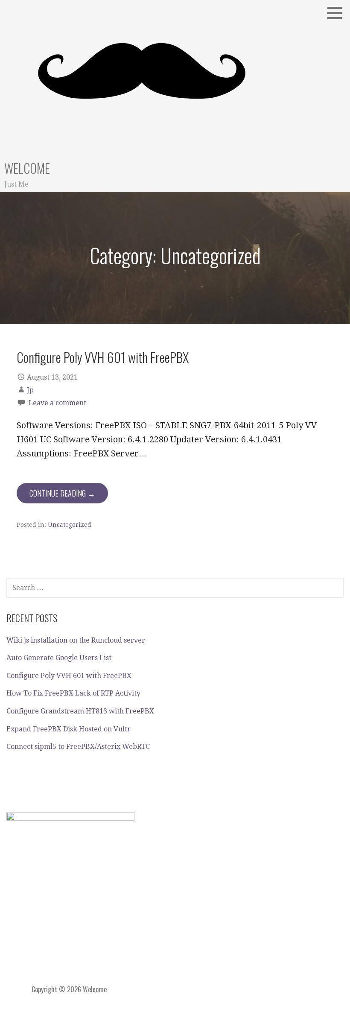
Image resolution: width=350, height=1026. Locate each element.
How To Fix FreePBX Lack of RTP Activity (73, 693)
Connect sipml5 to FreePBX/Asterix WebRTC (78, 746)
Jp (30, 390)
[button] (337, 13)
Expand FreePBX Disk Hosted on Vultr (68, 729)
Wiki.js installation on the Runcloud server (75, 640)
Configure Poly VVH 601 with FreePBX (103, 357)
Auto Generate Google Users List (58, 658)
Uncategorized (69, 524)
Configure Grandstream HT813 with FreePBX (80, 711)
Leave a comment (57, 403)
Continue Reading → (62, 493)
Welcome (27, 168)
